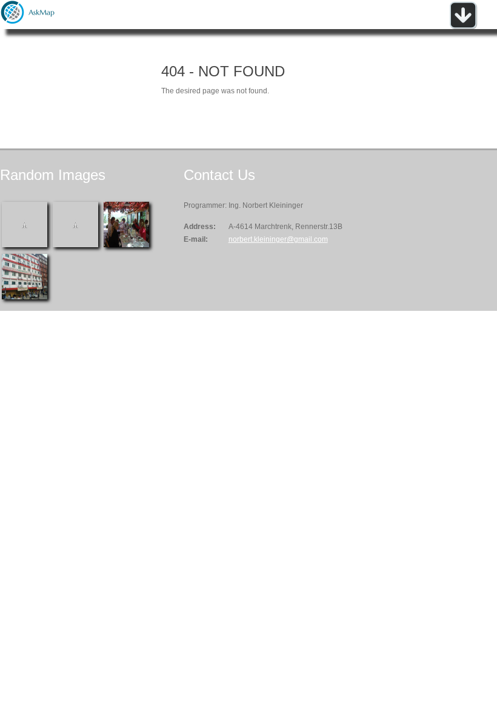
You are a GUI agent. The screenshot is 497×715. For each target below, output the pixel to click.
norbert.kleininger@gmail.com (278, 239)
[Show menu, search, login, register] (463, 26)
